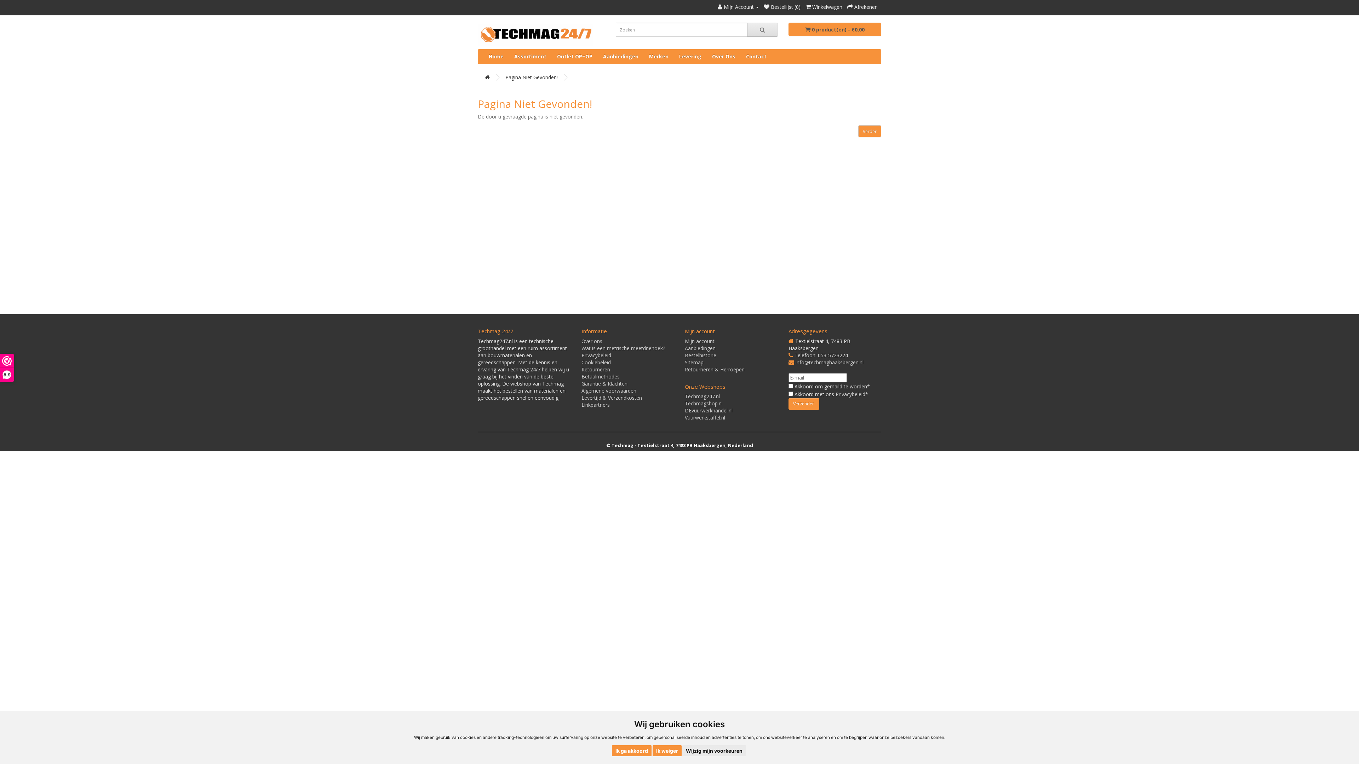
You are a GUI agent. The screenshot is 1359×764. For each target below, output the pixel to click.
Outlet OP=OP (574, 56)
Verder (870, 131)
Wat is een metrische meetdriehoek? (623, 348)
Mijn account (700, 341)
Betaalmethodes (600, 376)
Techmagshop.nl (704, 403)
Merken (659, 56)
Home (496, 56)
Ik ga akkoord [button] (631, 751)
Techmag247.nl (702, 396)
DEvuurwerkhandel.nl (709, 410)
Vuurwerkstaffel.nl (705, 417)
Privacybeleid (596, 355)
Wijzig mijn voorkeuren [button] (714, 751)
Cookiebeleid (596, 362)
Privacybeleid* (852, 394)
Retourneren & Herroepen (715, 369)
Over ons (723, 56)
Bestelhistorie (700, 355)
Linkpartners (595, 404)
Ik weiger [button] (667, 751)
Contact (756, 56)
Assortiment (530, 56)
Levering (690, 56)
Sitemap (694, 362)
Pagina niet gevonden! (531, 77)
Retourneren (595, 369)
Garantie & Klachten (604, 383)
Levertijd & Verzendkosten (611, 397)
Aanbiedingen (620, 56)
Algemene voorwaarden (608, 390)
